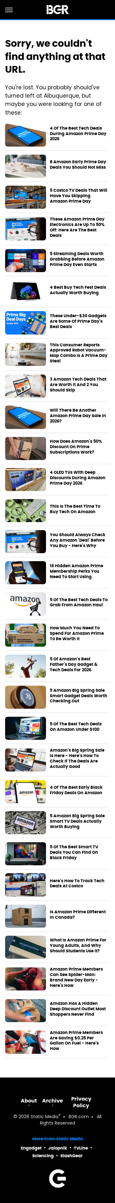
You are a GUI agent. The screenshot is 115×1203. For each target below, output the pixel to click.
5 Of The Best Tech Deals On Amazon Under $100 (76, 727)
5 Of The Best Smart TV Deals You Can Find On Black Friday (74, 852)
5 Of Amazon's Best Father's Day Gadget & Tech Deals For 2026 (73, 665)
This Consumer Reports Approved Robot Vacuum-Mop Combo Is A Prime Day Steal (78, 353)
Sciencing (43, 1156)
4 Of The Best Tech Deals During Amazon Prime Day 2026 (78, 134)
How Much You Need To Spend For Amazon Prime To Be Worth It (77, 634)
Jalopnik (57, 1148)
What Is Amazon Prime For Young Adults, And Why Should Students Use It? (78, 946)
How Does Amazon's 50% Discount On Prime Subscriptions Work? (76, 447)
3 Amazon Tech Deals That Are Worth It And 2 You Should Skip (78, 385)
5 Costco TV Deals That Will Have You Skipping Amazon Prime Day (78, 196)
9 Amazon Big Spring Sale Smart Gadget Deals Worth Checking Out (78, 696)
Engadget (31, 1148)
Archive (52, 1100)
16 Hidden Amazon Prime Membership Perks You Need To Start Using (76, 571)
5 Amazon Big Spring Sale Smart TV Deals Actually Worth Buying (77, 821)
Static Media (44, 1117)
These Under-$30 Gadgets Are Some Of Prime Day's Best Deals (78, 321)
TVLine (81, 1148)
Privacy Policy (81, 1102)
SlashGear (71, 1156)
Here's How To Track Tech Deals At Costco (77, 883)
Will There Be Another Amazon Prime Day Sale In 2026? (78, 416)
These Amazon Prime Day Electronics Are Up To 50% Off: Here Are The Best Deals (77, 227)
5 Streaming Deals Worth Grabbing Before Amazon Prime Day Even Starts (77, 259)
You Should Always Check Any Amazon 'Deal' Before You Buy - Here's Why (77, 540)
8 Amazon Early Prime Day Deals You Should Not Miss (78, 164)
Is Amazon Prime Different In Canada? (78, 914)
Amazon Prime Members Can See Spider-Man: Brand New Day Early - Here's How (76, 977)
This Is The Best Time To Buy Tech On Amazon (75, 509)
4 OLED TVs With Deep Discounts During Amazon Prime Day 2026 (77, 478)
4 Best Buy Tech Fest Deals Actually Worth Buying (78, 290)
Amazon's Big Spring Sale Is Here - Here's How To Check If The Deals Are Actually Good (77, 758)
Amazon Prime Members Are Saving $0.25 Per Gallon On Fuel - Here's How (76, 1041)
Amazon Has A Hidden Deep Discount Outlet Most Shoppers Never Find (78, 1009)
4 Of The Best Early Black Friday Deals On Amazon (76, 790)
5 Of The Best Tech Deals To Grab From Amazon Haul (79, 602)
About (29, 1100)
